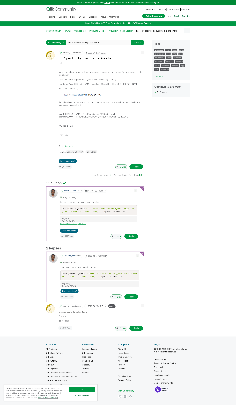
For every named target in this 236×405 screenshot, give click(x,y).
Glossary (86, 365)
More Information (82, 395)
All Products (51, 349)
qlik (180, 54)
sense (168, 50)
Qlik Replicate (52, 368)
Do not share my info (164, 383)
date (175, 50)
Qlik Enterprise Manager (56, 380)
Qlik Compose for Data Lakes (59, 372)
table (169, 58)
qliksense (177, 58)
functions (169, 62)
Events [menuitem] (82, 17)
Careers (121, 368)
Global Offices (124, 376)
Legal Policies (160, 359)
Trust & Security (125, 357)
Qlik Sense (91, 152)
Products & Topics (97, 31)
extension (165, 70)
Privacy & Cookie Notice (165, 363)
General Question (75, 152)
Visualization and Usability (121, 31)
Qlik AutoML (51, 361)
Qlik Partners (87, 353)
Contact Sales (124, 380)
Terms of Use (160, 371)
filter (175, 54)
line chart (69, 146)
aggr (182, 66)
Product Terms (160, 379)
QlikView (50, 365)
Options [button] (187, 30)
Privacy (121, 365)
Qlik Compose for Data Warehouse (61, 376)
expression (159, 54)
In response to (73, 312)
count (157, 66)
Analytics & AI (80, 31)
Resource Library (89, 349)
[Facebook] (130, 396)
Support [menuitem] (62, 17)
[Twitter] (120, 396)
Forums (67, 31)
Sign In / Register (182, 16)
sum (156, 70)
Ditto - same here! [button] (67, 161)
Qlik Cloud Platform (54, 353)
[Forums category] (155, 92)
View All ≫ (158, 76)
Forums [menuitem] (51, 17)
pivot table (159, 62)
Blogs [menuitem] (72, 17)
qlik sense (159, 50)
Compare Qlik (88, 361)
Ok (82, 389)
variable (175, 66)
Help (169, 16)
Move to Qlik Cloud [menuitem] (110, 17)
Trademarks (159, 367)
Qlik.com (162, 9)
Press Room (123, 353)
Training (85, 368)
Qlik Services (174, 9)
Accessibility (123, 361)
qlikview (179, 62)
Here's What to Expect (139, 23)
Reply (136, 166)
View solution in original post (73, 223)
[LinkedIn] (125, 396)
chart (169, 54)
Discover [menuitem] (93, 17)
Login (107, 2)
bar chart (165, 66)
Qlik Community (53, 31)
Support (85, 372)
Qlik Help (185, 9)
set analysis (159, 58)
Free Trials (86, 357)
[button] (142, 52)
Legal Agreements (162, 375)
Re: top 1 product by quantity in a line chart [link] (156, 31)
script (181, 50)
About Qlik (122, 349)
